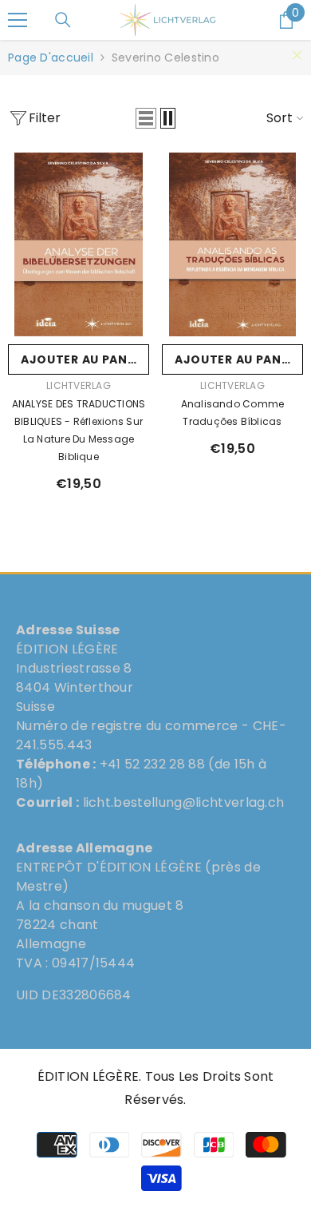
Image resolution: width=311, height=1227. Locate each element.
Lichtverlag (78, 385)
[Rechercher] (63, 20)
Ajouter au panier (83, 359)
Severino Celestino (165, 58)
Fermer (297, 56)
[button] (146, 118)
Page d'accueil (50, 58)
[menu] (17, 20)
